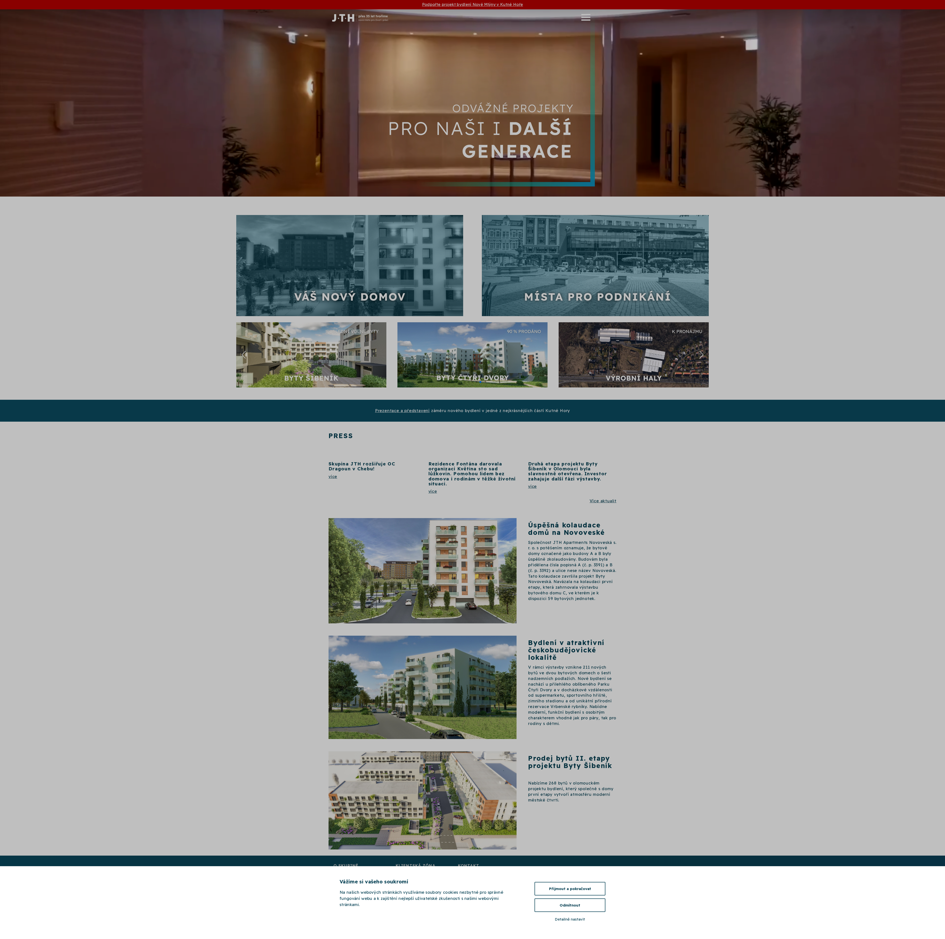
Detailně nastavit (570, 919)
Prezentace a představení (402, 410)
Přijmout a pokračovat (570, 888)
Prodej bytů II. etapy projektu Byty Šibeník (570, 762)
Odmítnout (570, 905)
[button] (508, 17)
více (333, 476)
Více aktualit (603, 500)
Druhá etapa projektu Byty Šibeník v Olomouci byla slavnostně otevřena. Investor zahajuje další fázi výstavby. (567, 471)
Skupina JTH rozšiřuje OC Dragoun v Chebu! (362, 466)
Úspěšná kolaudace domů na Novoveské (566, 529)
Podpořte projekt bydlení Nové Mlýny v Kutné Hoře (472, 4)
